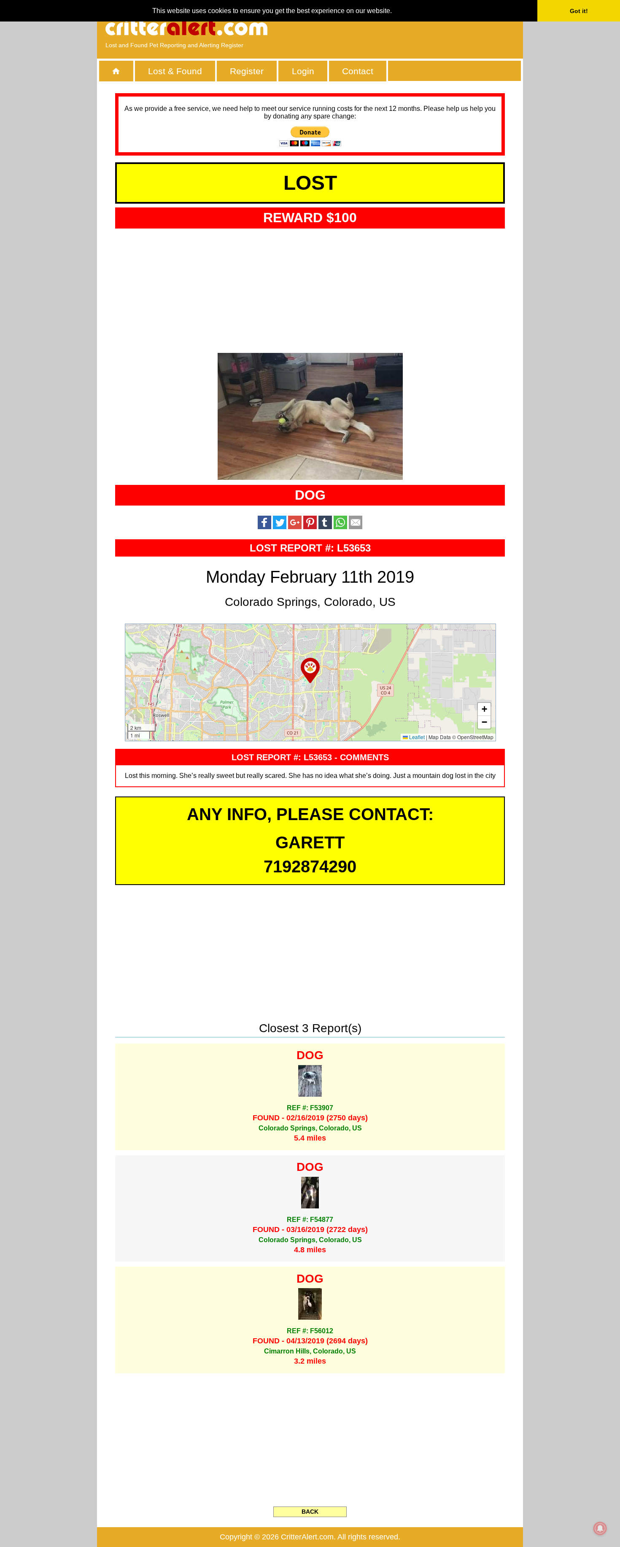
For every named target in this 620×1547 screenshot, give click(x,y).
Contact (357, 71)
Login (303, 71)
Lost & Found (175, 71)
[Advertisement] (417, 27)
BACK (310, 1511)
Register (247, 71)
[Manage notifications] (600, 1528)
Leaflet (416, 736)
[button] (310, 670)
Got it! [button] (579, 11)
